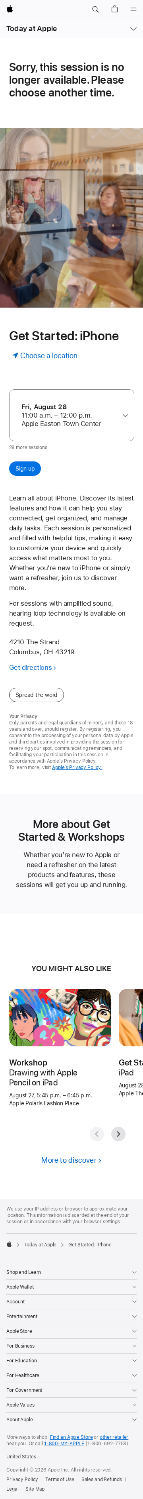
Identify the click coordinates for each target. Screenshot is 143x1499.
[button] (95, 9)
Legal (12, 1489)
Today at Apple (31, 28)
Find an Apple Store (71, 1437)
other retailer (114, 1437)
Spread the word (36, 695)
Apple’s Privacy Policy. (77, 767)
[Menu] (133, 9)
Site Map (34, 1489)
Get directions (30, 667)
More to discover (69, 1160)
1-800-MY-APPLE (64, 1443)
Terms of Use (59, 1479)
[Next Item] (118, 1134)
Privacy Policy (22, 1479)
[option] (68, 415)
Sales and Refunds (101, 1479)
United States (21, 1457)
